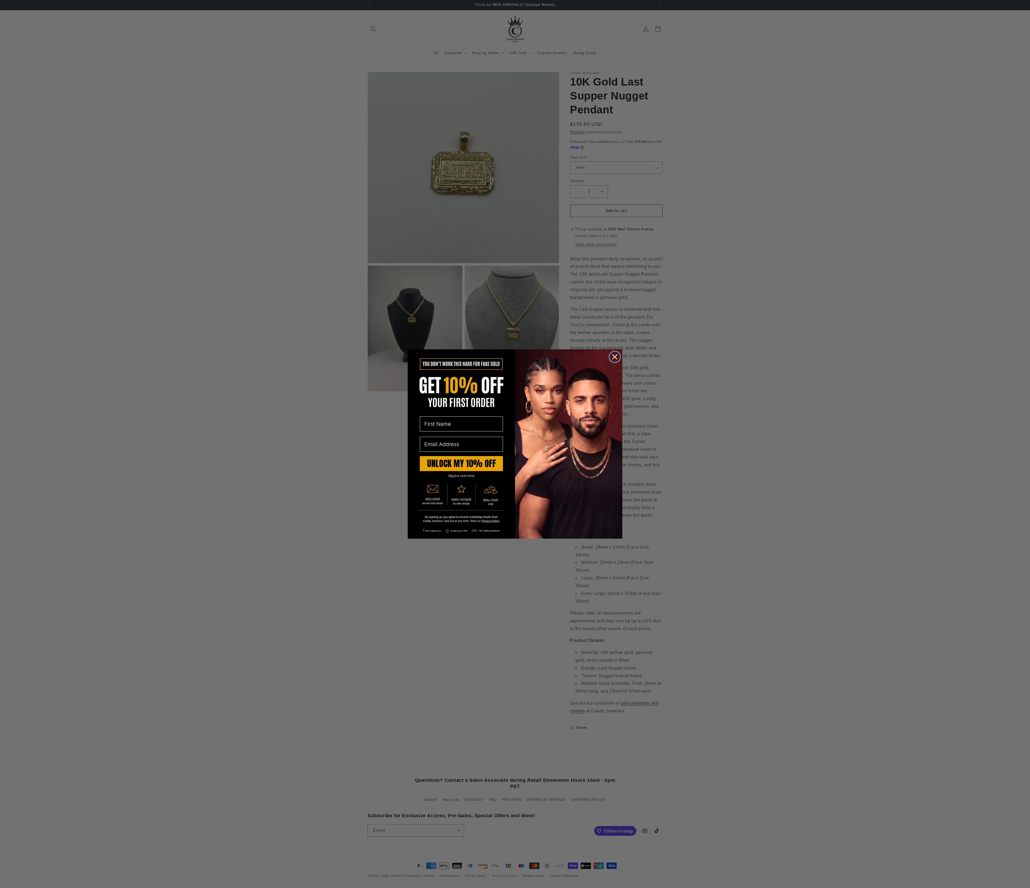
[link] (461, 519)
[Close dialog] (614, 357)
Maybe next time (461, 476)
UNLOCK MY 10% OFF (461, 463)
